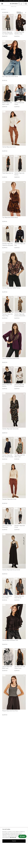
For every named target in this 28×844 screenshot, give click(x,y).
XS (15, 6)
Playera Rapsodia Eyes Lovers (7, 103)
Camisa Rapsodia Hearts (19, 103)
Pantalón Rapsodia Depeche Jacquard (7, 244)
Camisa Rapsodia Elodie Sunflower (19, 385)
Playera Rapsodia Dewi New (10, 710)
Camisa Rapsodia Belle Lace (10, 640)
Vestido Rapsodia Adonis (19, 174)
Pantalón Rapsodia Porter (9, 499)
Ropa (12, 6)
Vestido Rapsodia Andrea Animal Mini (19, 315)
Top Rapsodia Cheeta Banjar (10, 217)
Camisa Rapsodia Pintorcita (7, 526)
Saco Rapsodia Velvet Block (10, 76)
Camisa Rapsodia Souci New (7, 597)
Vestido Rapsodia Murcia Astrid (11, 570)
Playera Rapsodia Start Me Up (19, 597)
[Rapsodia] (14, 3)
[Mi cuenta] (21, 4)
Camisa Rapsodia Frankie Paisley (11, 288)
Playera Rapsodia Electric (7, 385)
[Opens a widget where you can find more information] (22, 836)
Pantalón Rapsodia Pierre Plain (7, 315)
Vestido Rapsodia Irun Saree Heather (7, 33)
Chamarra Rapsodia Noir (19, 244)
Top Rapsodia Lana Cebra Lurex (19, 667)
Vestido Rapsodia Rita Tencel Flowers (7, 456)
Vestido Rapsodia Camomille (10, 429)
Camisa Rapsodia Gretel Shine (10, 358)
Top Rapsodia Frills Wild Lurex (19, 456)
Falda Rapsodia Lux (7, 173)
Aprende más (13, 837)
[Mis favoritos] (24, 4)
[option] (14, 1)
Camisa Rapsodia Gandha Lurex (19, 33)
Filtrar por (5, 12)
